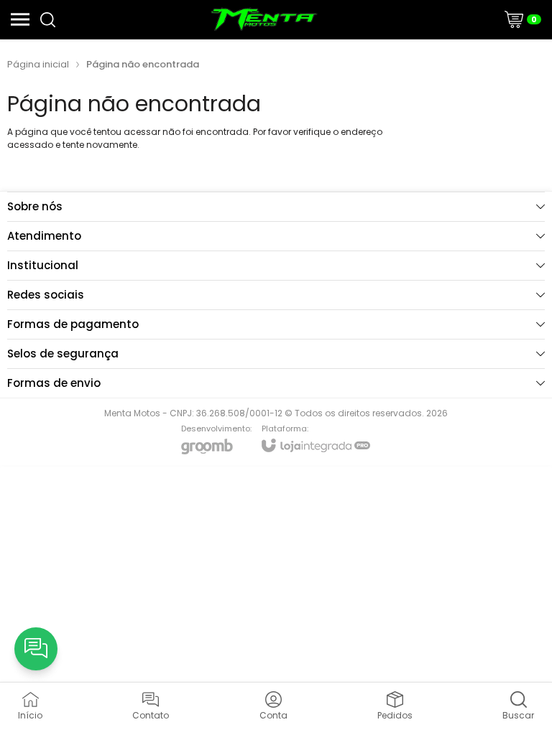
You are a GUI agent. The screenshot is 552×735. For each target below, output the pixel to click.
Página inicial (38, 64)
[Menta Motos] (264, 19)
